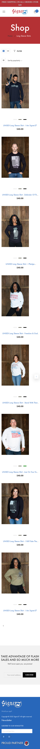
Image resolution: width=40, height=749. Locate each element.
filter (19, 51)
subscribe (29, 675)
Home (10, 36)
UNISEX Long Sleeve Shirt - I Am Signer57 (20, 125)
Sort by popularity (14, 60)
